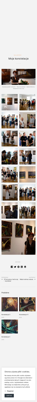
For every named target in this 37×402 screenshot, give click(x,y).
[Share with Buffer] (25, 267)
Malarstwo (18, 55)
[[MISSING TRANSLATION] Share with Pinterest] (18, 267)
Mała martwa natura (26, 279)
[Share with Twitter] (15, 267)
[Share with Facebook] (11, 267)
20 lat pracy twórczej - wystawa (11, 280)
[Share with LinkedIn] (21, 267)
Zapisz (9, 395)
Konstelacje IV (23, 314)
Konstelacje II (6, 337)
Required (10, 391)
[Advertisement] (18, 30)
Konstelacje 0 (6, 314)
